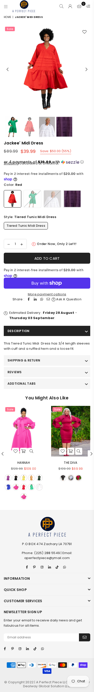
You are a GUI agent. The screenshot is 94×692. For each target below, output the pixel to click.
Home (7, 17)
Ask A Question (68, 299)
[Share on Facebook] (29, 299)
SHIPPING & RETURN (24, 360)
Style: (30, 217)
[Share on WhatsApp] (42, 299)
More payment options (47, 294)
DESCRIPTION (19, 331)
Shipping (11, 163)
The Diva (70, 463)
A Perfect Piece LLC (52, 682)
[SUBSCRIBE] (84, 637)
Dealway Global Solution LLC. (47, 686)
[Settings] (87, 6)
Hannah (23, 463)
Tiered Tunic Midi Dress (26, 225)
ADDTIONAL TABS (22, 383)
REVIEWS (15, 372)
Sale (10, 29)
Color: (13, 184)
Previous (7, 69)
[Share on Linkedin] (35, 299)
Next (86, 69)
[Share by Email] (48, 299)
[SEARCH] (61, 6)
